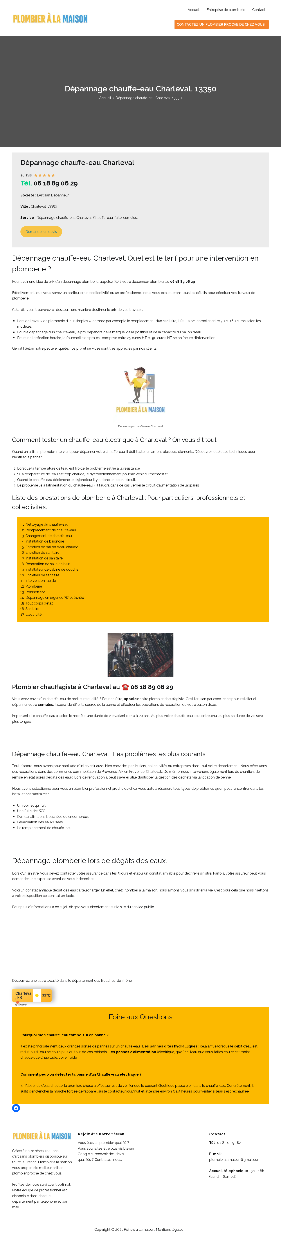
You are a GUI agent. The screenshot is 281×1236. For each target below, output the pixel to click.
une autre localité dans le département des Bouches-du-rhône (81, 980)
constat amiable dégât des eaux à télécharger (62, 890)
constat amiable (61, 896)
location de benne (216, 777)
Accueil (194, 10)
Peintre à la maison (139, 1229)
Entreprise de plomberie (226, 10)
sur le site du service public (132, 907)
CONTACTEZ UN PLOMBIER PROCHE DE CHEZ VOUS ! (222, 24)
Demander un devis (41, 232)
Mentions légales (169, 1229)
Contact (258, 10)
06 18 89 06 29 (56, 183)
